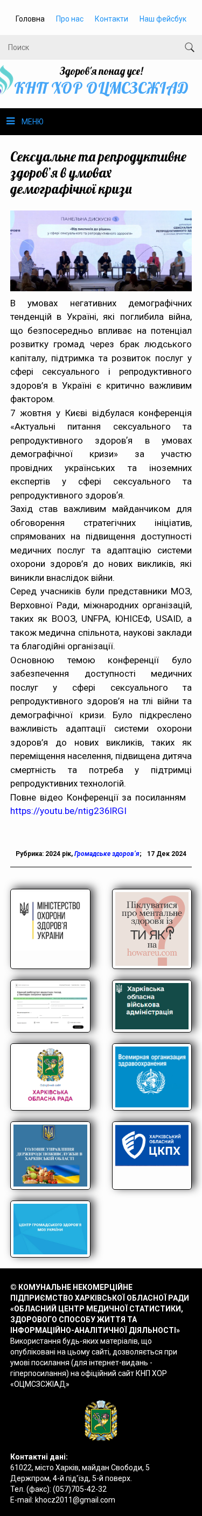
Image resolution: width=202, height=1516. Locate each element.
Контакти (111, 19)
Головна (30, 19)
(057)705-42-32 (80, 1489)
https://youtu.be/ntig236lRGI (68, 810)
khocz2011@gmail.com (75, 1500)
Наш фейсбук (163, 19)
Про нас (69, 19)
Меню (33, 121)
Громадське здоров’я (107, 854)
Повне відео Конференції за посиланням (101, 797)
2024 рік (58, 854)
